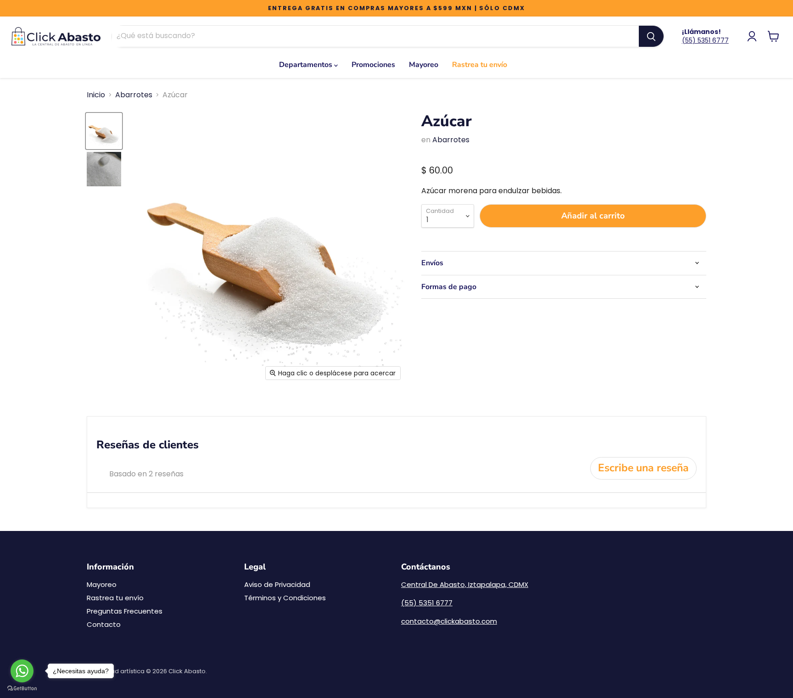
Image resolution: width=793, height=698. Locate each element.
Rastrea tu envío (479, 65)
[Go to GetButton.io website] (22, 689)
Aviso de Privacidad (277, 584)
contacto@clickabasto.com (449, 621)
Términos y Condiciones (285, 598)
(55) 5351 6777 (705, 40)
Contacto (104, 624)
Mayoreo (423, 65)
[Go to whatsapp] (22, 670)
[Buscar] (651, 36)
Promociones (373, 65)
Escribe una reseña (643, 468)
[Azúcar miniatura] (104, 131)
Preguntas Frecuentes (124, 611)
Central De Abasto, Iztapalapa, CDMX (464, 584)
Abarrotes (133, 95)
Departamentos (306, 65)
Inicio (96, 95)
